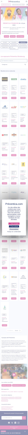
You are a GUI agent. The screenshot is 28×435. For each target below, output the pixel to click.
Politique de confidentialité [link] (14, 231)
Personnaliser (14, 229)
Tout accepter (14, 223)
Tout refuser (14, 226)
